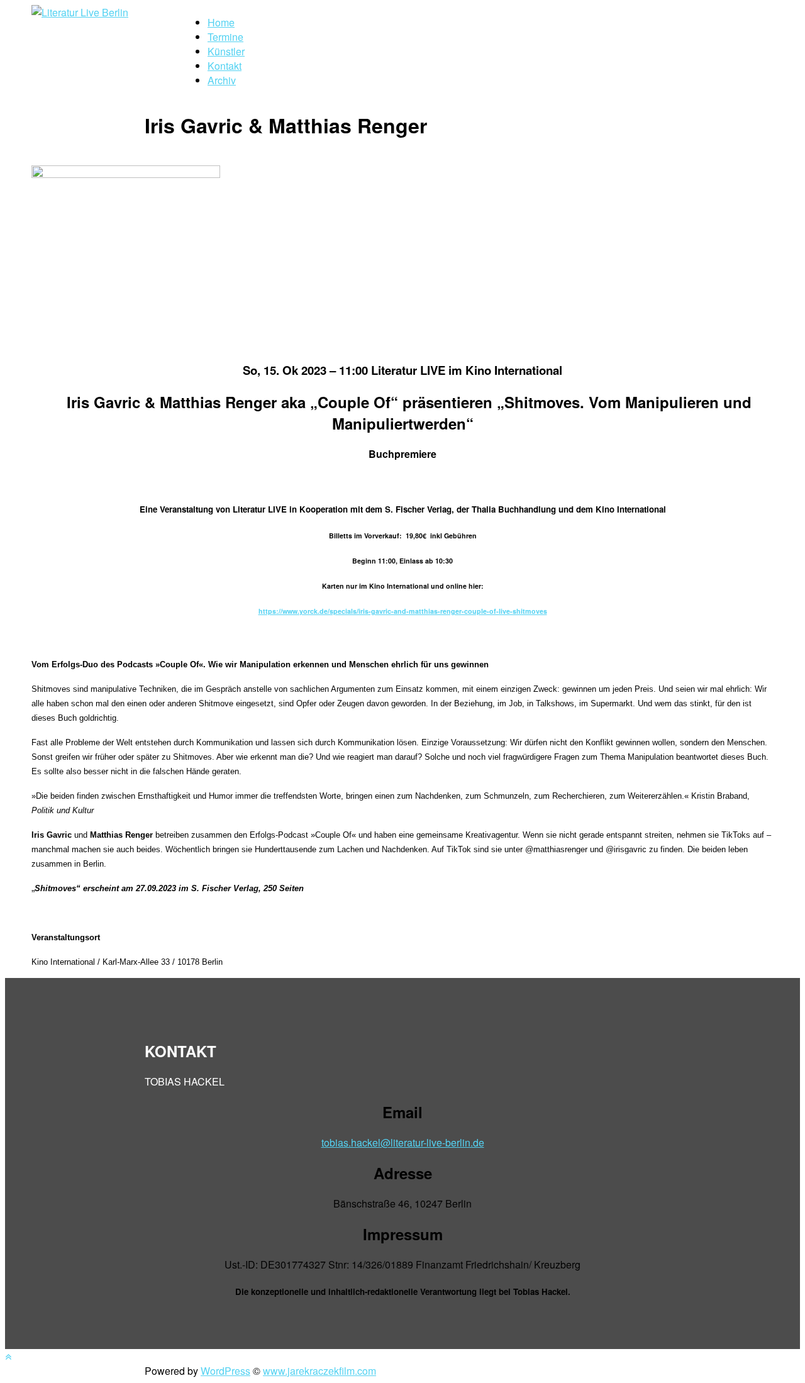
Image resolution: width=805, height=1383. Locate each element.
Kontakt (225, 65)
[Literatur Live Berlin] (79, 12)
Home (221, 22)
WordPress (225, 1371)
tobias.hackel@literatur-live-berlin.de (402, 1142)
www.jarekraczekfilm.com (319, 1371)
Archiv (222, 80)
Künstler (226, 51)
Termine (225, 37)
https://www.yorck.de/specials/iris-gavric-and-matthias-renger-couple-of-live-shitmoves (402, 611)
